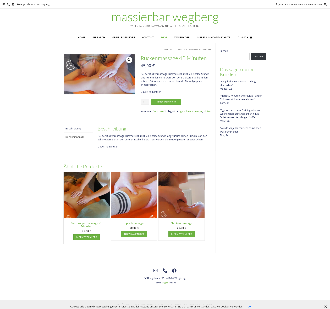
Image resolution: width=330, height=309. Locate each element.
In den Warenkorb (166, 101)
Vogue (165, 282)
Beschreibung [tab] (73, 128)
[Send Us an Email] (4, 4)
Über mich (98, 37)
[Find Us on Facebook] (13, 4)
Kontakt (148, 37)
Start (167, 49)
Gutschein (176, 49)
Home (81, 37)
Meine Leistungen (123, 37)
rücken (207, 111)
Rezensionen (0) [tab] (75, 137)
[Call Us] (8, 4)
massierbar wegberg (165, 16)
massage (197, 111)
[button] (129, 60)
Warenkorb (182, 37)
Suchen (224, 51)
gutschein (185, 111)
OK (249, 306)
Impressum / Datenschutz (213, 37)
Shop (164, 37)
